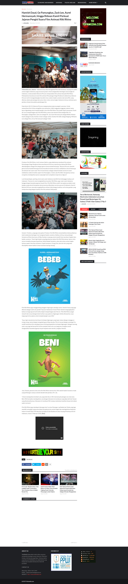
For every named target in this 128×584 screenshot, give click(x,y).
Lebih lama (73, 542)
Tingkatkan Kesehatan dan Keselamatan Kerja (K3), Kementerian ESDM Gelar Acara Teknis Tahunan (97, 55)
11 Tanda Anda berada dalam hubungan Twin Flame (96, 223)
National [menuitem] (59, 2)
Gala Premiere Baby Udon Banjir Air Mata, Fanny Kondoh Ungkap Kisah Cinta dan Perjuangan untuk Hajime (49, 489)
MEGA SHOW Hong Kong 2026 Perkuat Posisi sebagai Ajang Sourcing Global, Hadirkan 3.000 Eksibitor (97, 251)
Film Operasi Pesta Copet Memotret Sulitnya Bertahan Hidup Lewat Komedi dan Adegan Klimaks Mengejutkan (68, 489)
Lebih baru (25, 542)
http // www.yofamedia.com (34, 574)
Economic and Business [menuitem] (45, 2)
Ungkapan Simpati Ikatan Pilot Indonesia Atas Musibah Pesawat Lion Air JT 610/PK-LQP (97, 45)
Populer (84, 209)
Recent (93, 209)
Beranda (24, 9)
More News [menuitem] (92, 2)
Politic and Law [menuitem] (70, 2)
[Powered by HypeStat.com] (88, 562)
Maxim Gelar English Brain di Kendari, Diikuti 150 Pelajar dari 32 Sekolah (97, 242)
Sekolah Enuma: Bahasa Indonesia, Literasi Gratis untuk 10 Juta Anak (97, 215)
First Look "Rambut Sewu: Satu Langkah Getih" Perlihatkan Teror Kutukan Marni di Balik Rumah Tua (30, 489)
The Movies (29, 9)
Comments (102, 209)
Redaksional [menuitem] (82, 2)
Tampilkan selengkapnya (71, 470)
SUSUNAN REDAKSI (94, 63)
